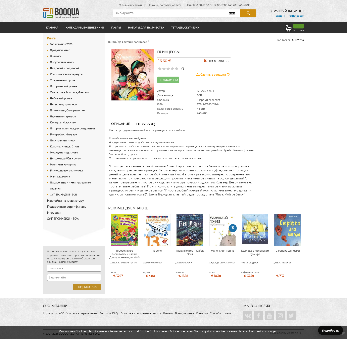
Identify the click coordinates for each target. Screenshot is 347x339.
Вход (279, 15)
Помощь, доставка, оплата (164, 5)
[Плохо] (163, 67)
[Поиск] (248, 13)
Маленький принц (222, 250)
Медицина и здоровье (64, 152)
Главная (52, 27)
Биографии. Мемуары (63, 134)
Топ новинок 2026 (61, 44)
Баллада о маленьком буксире (255, 252)
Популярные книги (62, 62)
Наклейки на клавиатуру (65, 200)
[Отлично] (176, 67)
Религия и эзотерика (63, 164)
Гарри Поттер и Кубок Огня (190, 252)
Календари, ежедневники (85, 27)
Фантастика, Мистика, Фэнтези (69, 92)
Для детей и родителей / (133, 42)
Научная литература (63, 116)
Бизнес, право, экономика (66, 170)
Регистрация (296, 15)
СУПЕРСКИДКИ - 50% (63, 194)
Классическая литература (66, 74)
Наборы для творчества (146, 27)
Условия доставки (130, 5)
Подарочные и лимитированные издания (70, 185)
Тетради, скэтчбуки (185, 27)
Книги (51, 38)
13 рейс (157, 250)
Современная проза (62, 80)
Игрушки (54, 213)
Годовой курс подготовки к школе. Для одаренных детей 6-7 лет (124, 255)
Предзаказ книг (60, 50)
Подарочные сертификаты (67, 206)
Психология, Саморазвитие (67, 110)
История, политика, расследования (72, 128)
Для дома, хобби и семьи (65, 158)
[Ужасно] (159, 67)
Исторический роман (63, 86)
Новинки (55, 56)
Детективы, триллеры (63, 104)
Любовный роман (61, 98)
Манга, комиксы (60, 176)
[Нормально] (168, 67)
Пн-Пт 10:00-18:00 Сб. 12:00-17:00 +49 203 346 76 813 (218, 5)
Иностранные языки (62, 140)
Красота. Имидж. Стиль (64, 146)
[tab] (120, 124)
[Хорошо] (172, 67)
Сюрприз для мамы (288, 250)
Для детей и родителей (64, 68)
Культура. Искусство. (63, 122)
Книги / (113, 42)
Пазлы (116, 27)
